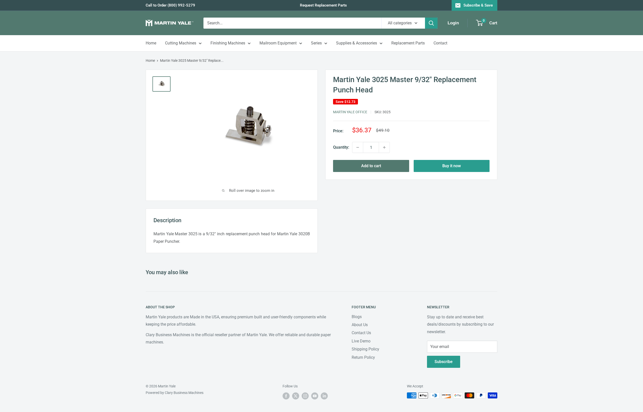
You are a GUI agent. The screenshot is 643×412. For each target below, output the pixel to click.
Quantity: (341, 147)
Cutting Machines (180, 43)
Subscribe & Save (478, 5)
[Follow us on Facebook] (286, 395)
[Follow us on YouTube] (314, 395)
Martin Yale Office (350, 112)
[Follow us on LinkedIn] (324, 395)
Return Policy (363, 357)
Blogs (357, 316)
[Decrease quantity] (357, 147)
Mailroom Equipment (278, 43)
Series (316, 43)
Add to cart (371, 165)
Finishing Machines (227, 43)
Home (151, 43)
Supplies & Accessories (356, 43)
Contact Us (361, 332)
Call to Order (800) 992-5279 (170, 5)
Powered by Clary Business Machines (174, 393)
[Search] (431, 23)
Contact (440, 43)
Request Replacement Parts (323, 5)
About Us (360, 324)
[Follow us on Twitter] (295, 395)
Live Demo (361, 341)
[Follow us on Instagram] (305, 395)
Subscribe (444, 361)
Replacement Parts (408, 43)
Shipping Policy (365, 349)
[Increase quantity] (384, 147)
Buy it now (451, 165)
